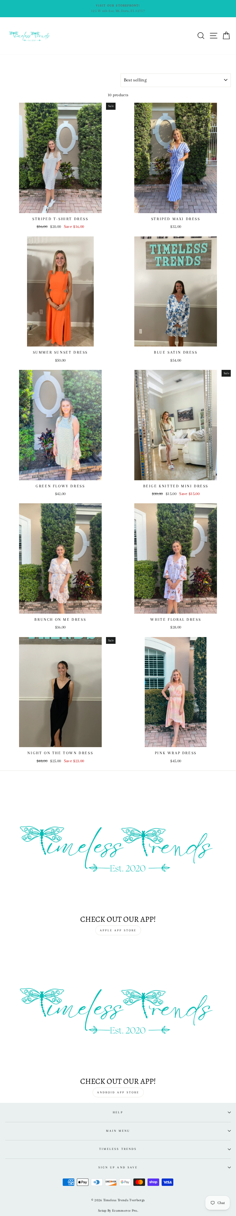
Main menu (118, 1130)
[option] (118, 8)
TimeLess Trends (118, 1149)
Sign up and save (118, 1167)
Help (118, 1112)
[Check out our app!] (118, 846)
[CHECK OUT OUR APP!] (118, 1008)
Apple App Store (118, 930)
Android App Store (118, 1092)
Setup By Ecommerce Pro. (118, 1211)
